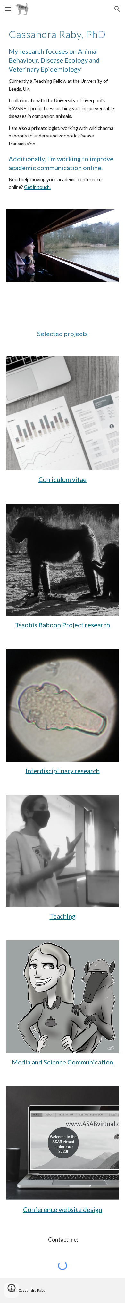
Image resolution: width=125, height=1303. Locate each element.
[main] (62, 110)
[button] (7, 9)
